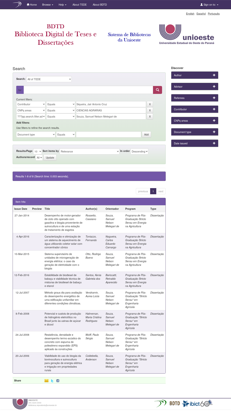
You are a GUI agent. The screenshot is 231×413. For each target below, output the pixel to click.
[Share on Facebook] (58, 381)
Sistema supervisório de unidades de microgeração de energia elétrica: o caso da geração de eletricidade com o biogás (62, 261)
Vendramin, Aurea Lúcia (92, 294)
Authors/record (25, 157)
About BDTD (99, 4)
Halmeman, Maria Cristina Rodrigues (93, 317)
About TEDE (79, 4)
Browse (46, 4)
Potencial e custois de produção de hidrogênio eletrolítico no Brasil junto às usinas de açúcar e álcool (63, 319)
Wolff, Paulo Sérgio (92, 336)
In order (125, 151)
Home (33, 4)
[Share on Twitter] (52, 381)
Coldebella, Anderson (92, 357)
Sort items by (51, 151)
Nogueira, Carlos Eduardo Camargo (111, 242)
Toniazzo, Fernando (91, 238)
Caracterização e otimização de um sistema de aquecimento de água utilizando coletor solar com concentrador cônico (63, 242)
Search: (21, 79)
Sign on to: (210, 4)
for (19, 90)
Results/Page (24, 151)
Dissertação (157, 215)
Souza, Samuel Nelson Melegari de (112, 221)
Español (201, 13)
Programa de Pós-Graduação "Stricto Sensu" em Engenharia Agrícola (136, 300)
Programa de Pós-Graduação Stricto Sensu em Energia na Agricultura (135, 221)
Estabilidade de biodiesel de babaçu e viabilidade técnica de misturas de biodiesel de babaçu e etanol (63, 280)
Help (62, 4)
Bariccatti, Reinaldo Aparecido (111, 278)
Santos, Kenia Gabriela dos (93, 276)
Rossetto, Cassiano (91, 217)
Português (214, 13)
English (190, 13)
